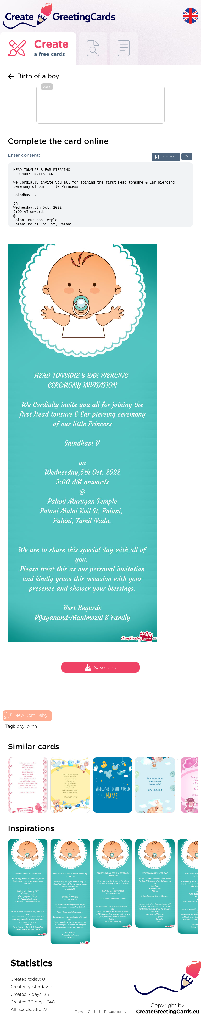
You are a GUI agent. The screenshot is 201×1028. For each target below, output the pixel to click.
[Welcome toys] (114, 785)
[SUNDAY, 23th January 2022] (29, 888)
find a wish (168, 156)
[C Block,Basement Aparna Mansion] (156, 884)
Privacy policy (115, 1011)
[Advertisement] (100, 105)
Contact (94, 1011)
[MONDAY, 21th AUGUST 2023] (114, 884)
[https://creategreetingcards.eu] (91, 16)
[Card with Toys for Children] (71, 785)
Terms (79, 1011)
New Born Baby (31, 715)
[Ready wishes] (93, 48)
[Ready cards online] (124, 48)
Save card (105, 668)
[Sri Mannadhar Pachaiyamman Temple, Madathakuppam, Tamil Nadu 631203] (71, 892)
